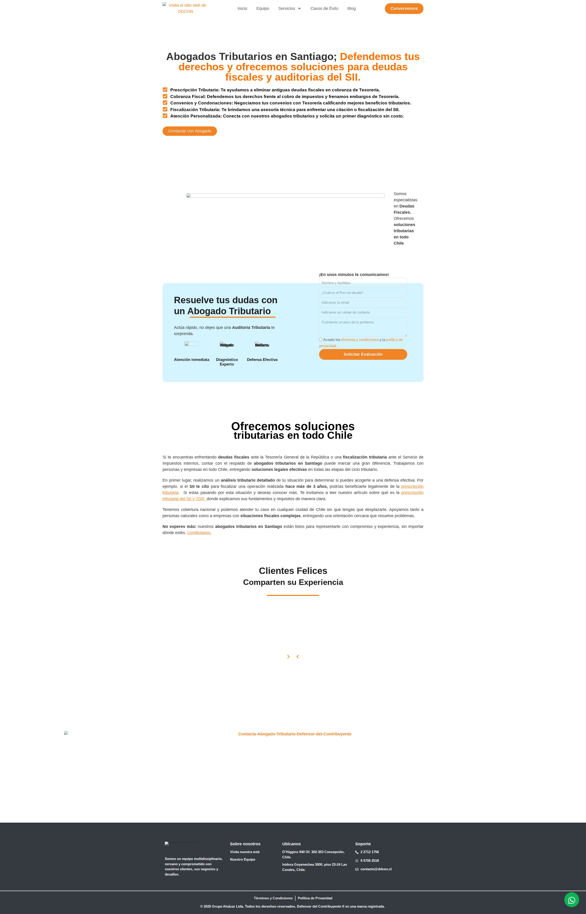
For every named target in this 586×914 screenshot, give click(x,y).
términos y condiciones (360, 340)
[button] (297, 656)
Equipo (262, 8)
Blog (351, 8)
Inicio (242, 8)
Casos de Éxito (324, 8)
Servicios (286, 8)
